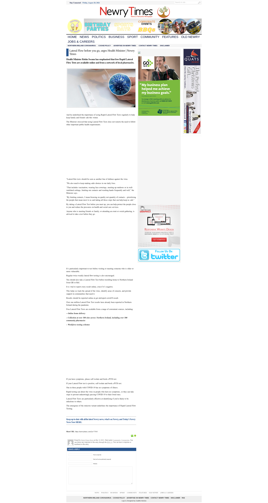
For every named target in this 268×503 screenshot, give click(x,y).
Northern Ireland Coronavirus (82, 45)
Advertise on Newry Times (124, 45)
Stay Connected (75, 3)
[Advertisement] (81, 12)
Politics (99, 37)
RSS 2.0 (109, 442)
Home (72, 37)
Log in (124, 501)
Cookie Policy (104, 45)
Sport (132, 37)
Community (150, 37)
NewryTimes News (87, 440)
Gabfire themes (141, 501)
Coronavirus (125, 440)
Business (116, 37)
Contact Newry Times (148, 45)
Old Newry (190, 37)
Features (170, 37)
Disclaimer (165, 45)
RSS (183, 498)
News (84, 37)
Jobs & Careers (81, 41)
